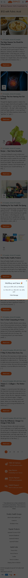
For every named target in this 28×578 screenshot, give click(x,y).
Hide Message (14, 295)
